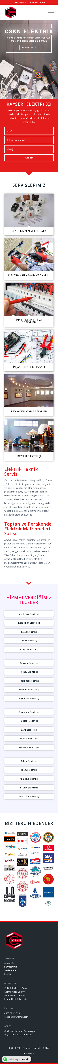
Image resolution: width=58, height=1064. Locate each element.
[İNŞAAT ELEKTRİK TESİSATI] (29, 346)
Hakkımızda (10, 970)
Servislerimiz (10, 966)
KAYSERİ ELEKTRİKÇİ (29, 456)
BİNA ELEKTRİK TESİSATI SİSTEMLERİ (29, 321)
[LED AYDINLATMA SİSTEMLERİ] (29, 390)
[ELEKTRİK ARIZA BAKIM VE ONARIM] (29, 254)
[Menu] (49, 12)
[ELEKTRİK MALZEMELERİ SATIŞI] (29, 210)
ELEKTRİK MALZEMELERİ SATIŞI (29, 231)
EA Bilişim (29, 1053)
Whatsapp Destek (37, 2)
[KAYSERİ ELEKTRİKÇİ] (29, 435)
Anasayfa (9, 963)
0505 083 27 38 (20, 2)
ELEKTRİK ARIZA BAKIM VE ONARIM (29, 275)
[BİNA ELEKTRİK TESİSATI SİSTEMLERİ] (29, 299)
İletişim (7, 973)
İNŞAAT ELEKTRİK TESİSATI (29, 367)
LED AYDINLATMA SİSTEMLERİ (29, 411)
